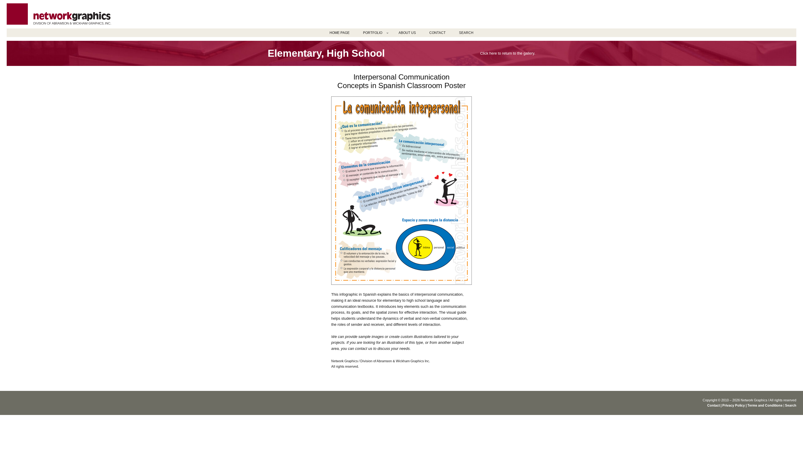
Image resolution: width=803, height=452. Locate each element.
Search (790, 405)
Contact (713, 405)
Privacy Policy (733, 405)
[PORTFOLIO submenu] (387, 33)
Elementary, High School (326, 53)
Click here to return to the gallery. (507, 53)
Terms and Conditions (765, 405)
